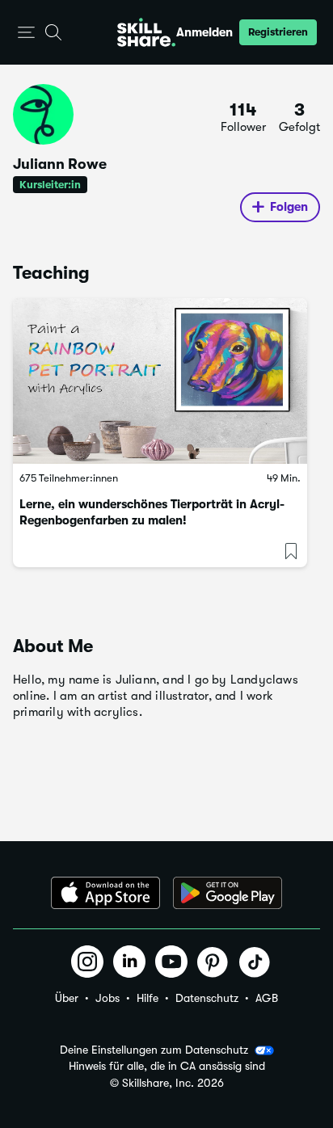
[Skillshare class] (160, 381)
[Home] (146, 32)
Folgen (289, 207)
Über (66, 997)
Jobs (107, 997)
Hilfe (147, 997)
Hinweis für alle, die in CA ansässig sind (167, 1066)
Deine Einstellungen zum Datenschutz (154, 1049)
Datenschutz (206, 997)
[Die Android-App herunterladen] (227, 893)
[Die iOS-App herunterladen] (105, 893)
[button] (26, 33)
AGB (266, 997)
